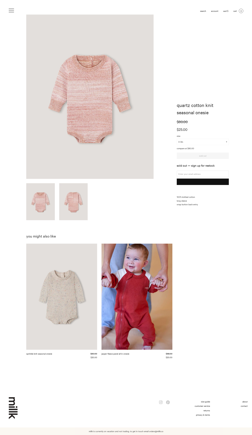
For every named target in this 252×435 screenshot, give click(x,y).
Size (178, 135)
